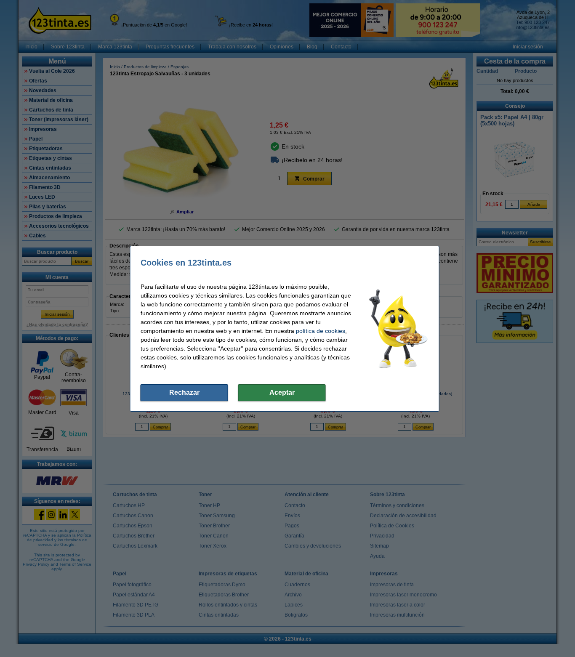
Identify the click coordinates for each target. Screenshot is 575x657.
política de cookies (320, 330)
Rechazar (184, 392)
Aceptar (282, 392)
